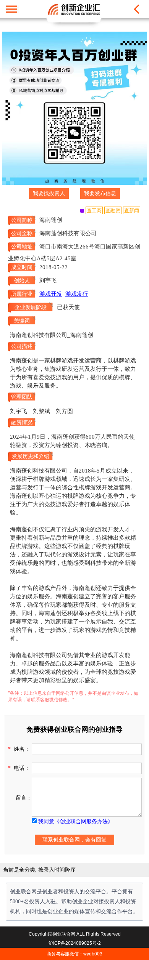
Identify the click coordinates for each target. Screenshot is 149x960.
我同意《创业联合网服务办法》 (75, 821)
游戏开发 (50, 294)
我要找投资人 (49, 193)
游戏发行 (76, 294)
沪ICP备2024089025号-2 (75, 943)
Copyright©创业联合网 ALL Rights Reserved (75, 934)
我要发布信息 (100, 193)
